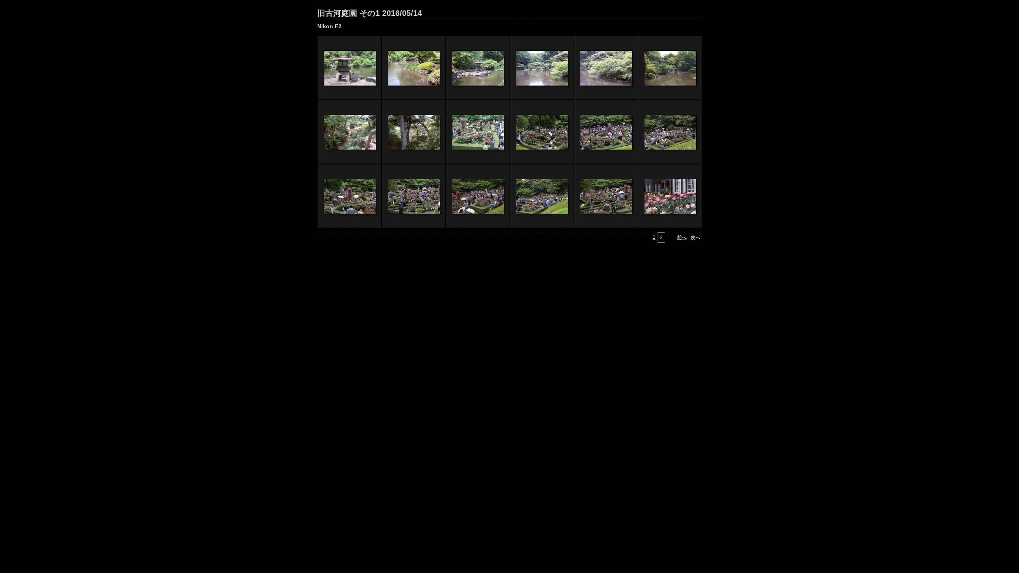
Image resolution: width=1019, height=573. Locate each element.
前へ (682, 237)
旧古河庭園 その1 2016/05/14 (369, 13)
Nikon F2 (329, 26)
